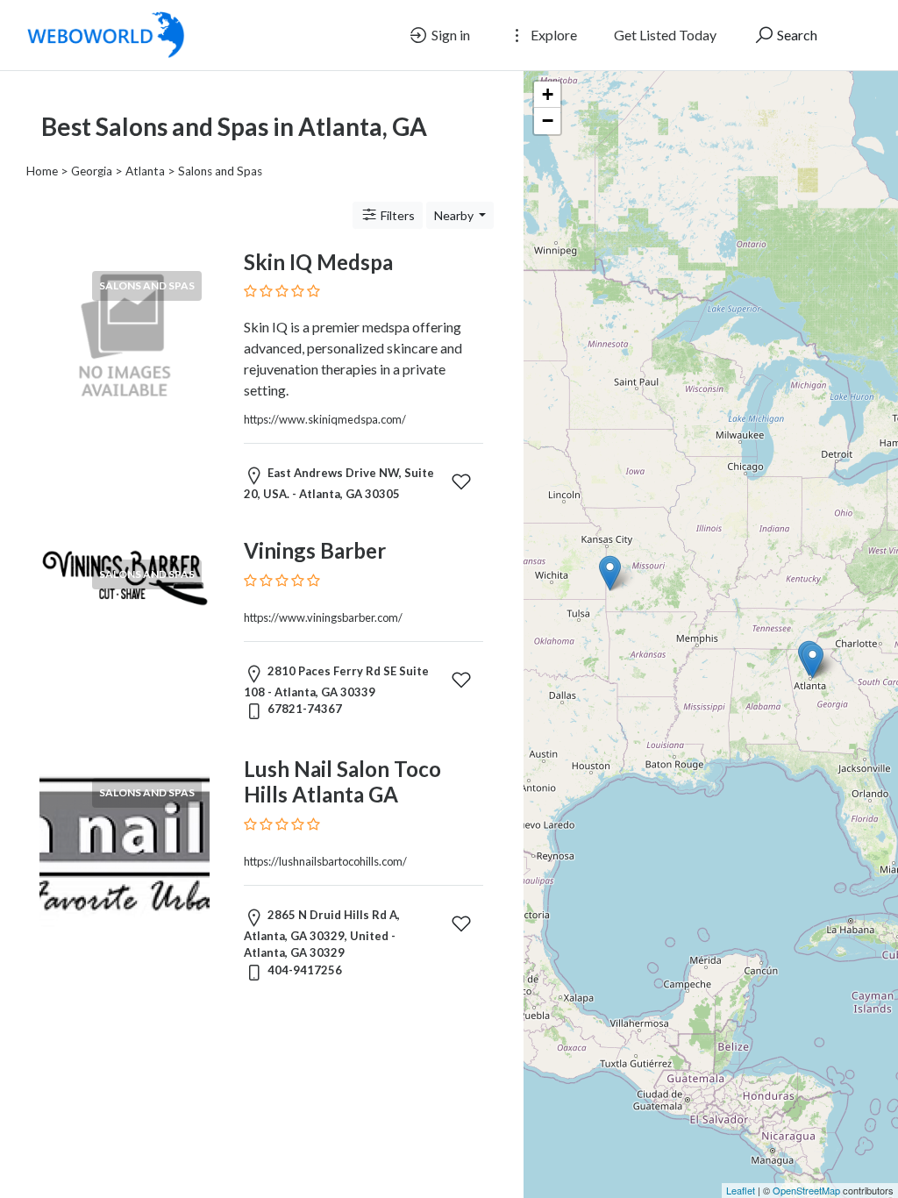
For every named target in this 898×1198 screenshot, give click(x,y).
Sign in (449, 34)
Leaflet (740, 1190)
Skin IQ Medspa (318, 262)
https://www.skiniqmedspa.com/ (325, 419)
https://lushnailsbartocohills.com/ (325, 861)
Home (42, 171)
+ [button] (547, 94)
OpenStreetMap (806, 1190)
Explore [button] (552, 34)
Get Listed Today (665, 34)
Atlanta (145, 171)
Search (795, 34)
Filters (396, 215)
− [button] (547, 121)
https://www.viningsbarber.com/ (323, 617)
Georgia (91, 171)
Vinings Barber (315, 550)
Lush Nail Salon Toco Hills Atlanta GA (342, 781)
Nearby (455, 215)
